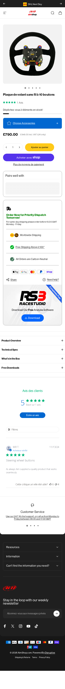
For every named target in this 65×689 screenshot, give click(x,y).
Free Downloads (10, 367)
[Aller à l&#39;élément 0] (25, 88)
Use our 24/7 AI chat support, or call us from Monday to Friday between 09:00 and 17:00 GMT (32, 517)
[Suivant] (60, 3)
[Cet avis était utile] (50, 484)
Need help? (53, 279)
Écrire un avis (32, 415)
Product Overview (11, 340)
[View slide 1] (27, 525)
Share (13, 279)
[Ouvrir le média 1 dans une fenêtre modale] (32, 54)
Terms (34, 657)
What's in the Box (11, 358)
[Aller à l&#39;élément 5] (40, 88)
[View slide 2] (30, 525)
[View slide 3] (34, 525)
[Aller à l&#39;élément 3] (32, 88)
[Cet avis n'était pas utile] (56, 484)
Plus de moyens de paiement (28, 164)
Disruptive (50, 652)
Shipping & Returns (22, 657)
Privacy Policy (44, 657)
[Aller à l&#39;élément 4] (36, 88)
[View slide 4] (38, 525)
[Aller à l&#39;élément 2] (29, 88)
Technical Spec (10, 349)
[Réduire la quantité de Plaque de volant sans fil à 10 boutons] (6, 147)
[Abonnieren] (57, 614)
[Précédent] (4, 3)
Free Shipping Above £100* (30, 247)
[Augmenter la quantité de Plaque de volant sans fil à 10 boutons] (19, 147)
